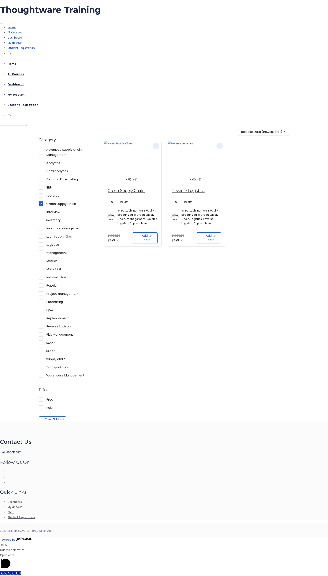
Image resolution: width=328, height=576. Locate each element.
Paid (49, 408)
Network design (57, 277)
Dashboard (15, 38)
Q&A (49, 310)
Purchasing (54, 302)
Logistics (52, 244)
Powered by (8, 540)
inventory (53, 220)
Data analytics (57, 171)
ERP (49, 187)
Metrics (52, 261)
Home (12, 27)
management (56, 253)
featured (52, 195)
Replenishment (57, 318)
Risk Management (59, 334)
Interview (53, 212)
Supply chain (55, 359)
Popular (52, 285)
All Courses (15, 32)
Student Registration (21, 48)
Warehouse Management (65, 375)
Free (49, 399)
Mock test (53, 269)
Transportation (57, 367)
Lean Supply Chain (59, 236)
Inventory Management (64, 228)
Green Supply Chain (61, 204)
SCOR (50, 351)
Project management (62, 294)
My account (16, 43)
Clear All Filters (54, 419)
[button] (9, 53)
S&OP (50, 343)
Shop (11, 512)
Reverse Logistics (59, 326)
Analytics (53, 163)
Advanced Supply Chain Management (64, 152)
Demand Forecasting (62, 179)
